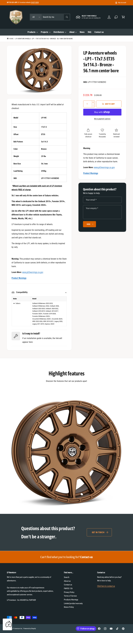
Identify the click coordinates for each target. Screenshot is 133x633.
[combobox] (56, 17)
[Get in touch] (116, 17)
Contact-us (66, 557)
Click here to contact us (106, 586)
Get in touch (98, 532)
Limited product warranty (73, 603)
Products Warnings (71, 599)
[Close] (9, 621)
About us (67, 581)
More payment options (102, 119)
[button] (123, 17)
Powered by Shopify (29, 628)
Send (88, 224)
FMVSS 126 (68, 588)
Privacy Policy (69, 592)
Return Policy (69, 607)
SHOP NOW (35, 2)
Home (11, 39)
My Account (122, 3)
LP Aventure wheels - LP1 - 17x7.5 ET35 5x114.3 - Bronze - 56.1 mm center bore (43, 39)
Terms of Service (70, 596)
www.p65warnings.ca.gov (104, 167)
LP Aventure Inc (17, 628)
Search (66, 577)
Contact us (68, 585)
